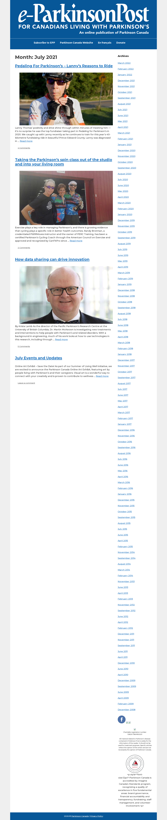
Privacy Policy (96, 816)
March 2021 (124, 133)
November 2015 (126, 505)
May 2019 (123, 261)
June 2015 (123, 535)
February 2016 (125, 488)
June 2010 (123, 669)
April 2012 (123, 622)
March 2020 (124, 203)
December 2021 (126, 80)
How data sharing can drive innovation (52, 259)
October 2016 (125, 441)
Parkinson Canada (80, 816)
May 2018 (123, 331)
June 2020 (123, 185)
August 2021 (124, 104)
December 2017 (126, 360)
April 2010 (123, 674)
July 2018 (122, 319)
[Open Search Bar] (132, 43)
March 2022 (124, 63)
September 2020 (127, 168)
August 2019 (124, 243)
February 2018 (125, 348)
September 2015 (126, 517)
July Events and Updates (38, 358)
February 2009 (126, 704)
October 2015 (125, 511)
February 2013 (125, 599)
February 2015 (125, 546)
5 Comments (24, 346)
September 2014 (126, 558)
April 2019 (123, 267)
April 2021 (123, 127)
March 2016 (124, 482)
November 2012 (126, 605)
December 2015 (126, 500)
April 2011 (123, 657)
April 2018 (123, 337)
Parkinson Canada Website (76, 42)
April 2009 (123, 698)
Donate (120, 42)
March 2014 (124, 570)
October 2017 (125, 372)
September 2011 (126, 645)
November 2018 (126, 296)
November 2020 (126, 156)
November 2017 (126, 366)
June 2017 (123, 395)
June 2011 (123, 651)
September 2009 (127, 686)
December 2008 (126, 709)
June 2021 (123, 115)
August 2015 (124, 523)
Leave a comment (26, 383)
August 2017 (124, 383)
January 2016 (125, 494)
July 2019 (122, 249)
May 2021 (123, 121)
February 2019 (125, 278)
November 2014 (126, 552)
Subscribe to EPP (44, 42)
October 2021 (125, 92)
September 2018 (126, 307)
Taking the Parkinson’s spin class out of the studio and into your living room (63, 161)
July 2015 (122, 529)
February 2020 (126, 208)
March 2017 (124, 412)
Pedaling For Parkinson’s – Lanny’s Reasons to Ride (64, 66)
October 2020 (125, 162)
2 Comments (24, 247)
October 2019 (125, 232)
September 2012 (126, 610)
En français (104, 42)
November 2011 (126, 640)
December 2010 (126, 663)
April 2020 (123, 197)
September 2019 (126, 238)
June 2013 (123, 587)
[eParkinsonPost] (83, 19)
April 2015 (123, 540)
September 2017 (126, 377)
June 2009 (123, 692)
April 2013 (123, 593)
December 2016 (126, 430)
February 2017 (125, 418)
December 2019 (126, 220)
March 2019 (124, 272)
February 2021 (125, 139)
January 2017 (125, 424)
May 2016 (123, 471)
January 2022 (125, 74)
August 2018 (124, 313)
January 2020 (125, 214)
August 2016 (124, 453)
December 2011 (126, 634)
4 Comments (24, 148)
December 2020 (126, 150)
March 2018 (124, 342)
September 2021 (126, 98)
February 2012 (125, 628)
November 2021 (126, 86)
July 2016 (122, 459)
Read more (26, 141)
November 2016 (126, 436)
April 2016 (123, 476)
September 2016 (126, 447)
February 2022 (126, 69)
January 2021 (125, 144)
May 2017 (123, 401)
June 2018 (123, 325)
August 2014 (124, 564)
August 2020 (124, 174)
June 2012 (123, 616)
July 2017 (122, 389)
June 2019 (123, 255)
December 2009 (126, 680)
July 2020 (123, 179)
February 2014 (125, 575)
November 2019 (126, 226)
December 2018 (126, 290)
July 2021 (122, 109)
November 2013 (126, 581)
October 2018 (125, 302)
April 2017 (123, 407)
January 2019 (125, 284)
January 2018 (125, 354)
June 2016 (123, 465)
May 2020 (123, 191)
